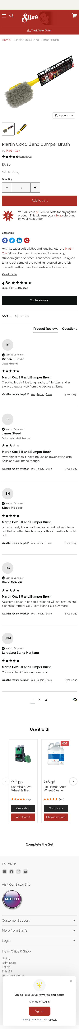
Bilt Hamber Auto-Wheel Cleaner (56, 788)
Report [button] (40, 394)
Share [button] (49, 394)
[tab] (45, 329)
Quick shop (23, 808)
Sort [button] (5, 316)
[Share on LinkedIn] (19, 240)
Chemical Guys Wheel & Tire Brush (21, 790)
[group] (39, 283)
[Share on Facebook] (5, 240)
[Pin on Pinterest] (27, 240)
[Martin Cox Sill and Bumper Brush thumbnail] (8, 129)
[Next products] (73, 781)
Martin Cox (13, 150)
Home (6, 40)
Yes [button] (33, 394)
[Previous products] (6, 781)
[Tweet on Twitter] (12, 240)
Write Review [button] (39, 300)
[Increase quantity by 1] (35, 187)
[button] (39, 157)
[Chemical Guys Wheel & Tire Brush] (23, 754)
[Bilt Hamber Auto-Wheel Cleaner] (56, 754)
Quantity (7, 179)
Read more (9, 274)
